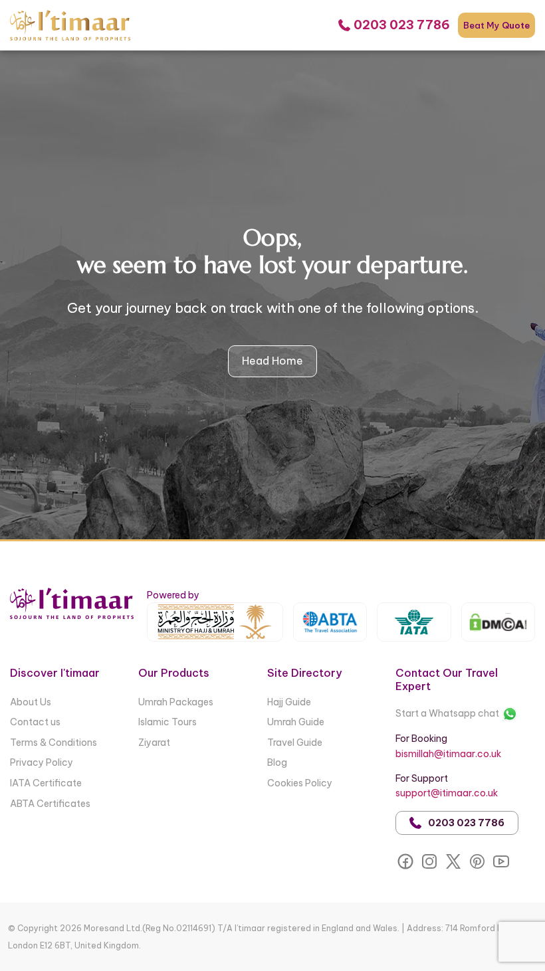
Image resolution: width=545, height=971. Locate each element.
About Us (30, 702)
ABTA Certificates (50, 804)
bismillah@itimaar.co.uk (448, 754)
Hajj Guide (289, 702)
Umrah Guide (295, 722)
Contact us (35, 722)
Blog (277, 762)
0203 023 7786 (466, 823)
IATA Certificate (46, 783)
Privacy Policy (41, 762)
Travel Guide (294, 743)
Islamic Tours (167, 722)
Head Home (272, 360)
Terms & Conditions (53, 743)
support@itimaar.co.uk (446, 793)
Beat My (496, 25)
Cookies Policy (299, 783)
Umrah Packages (175, 702)
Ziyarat (154, 743)
